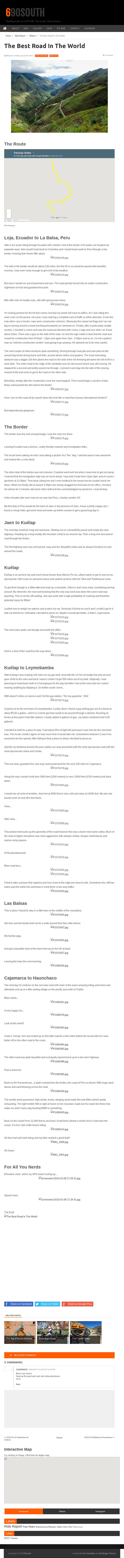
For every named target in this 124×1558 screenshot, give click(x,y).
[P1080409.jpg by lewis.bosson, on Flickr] (59, 1091)
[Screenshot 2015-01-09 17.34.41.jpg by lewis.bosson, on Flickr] (59, 1199)
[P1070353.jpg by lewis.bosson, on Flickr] (59, 940)
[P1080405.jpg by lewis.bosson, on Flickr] (59, 1112)
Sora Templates (88, 1553)
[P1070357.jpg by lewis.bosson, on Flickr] (59, 953)
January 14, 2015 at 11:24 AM (41, 1370)
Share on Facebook (21, 1304)
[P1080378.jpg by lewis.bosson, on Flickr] (59, 1015)
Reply (18, 1384)
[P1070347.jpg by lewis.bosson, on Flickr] (59, 927)
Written (54, 55)
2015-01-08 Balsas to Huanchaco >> (99, 1437)
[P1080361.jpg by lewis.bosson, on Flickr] (59, 1002)
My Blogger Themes (107, 1553)
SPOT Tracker (11, 1538)
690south (25, 12)
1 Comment (109, 55)
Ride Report (42, 55)
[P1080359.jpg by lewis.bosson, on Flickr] (59, 965)
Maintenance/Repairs (46, 1527)
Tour (75, 1527)
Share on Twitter (50, 1304)
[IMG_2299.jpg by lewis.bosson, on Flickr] (59, 1142)
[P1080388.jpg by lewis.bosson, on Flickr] (59, 1061)
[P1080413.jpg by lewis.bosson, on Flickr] (59, 1129)
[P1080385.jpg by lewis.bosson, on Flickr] (59, 1049)
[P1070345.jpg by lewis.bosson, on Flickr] (59, 914)
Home (59, 1437)
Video (59, 1527)
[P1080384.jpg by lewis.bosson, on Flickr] (59, 1044)
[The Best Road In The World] (20, 1216)
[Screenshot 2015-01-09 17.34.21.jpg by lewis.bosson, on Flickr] (59, 1178)
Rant (70, 1527)
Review (80, 1527)
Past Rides (29, 1526)
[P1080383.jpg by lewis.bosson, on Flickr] (59, 1027)
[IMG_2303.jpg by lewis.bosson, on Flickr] (59, 1155)
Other (65, 1527)
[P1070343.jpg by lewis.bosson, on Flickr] (59, 891)
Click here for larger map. (37, 1455)
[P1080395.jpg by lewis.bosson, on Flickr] (59, 1074)
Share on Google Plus (80, 1304)
